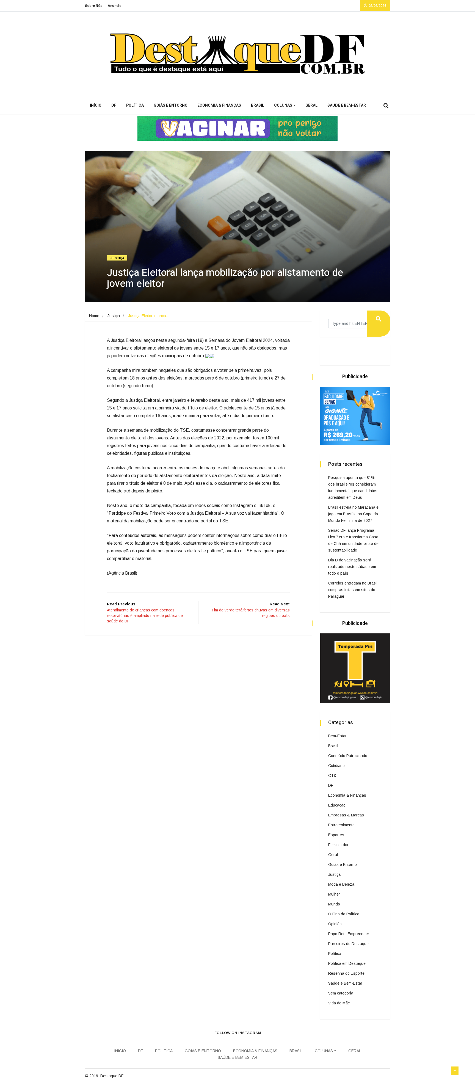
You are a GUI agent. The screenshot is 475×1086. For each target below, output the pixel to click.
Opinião (335, 924)
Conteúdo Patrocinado (347, 755)
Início (95, 105)
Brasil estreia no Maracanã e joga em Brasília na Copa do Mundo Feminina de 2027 (353, 514)
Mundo (334, 904)
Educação (337, 805)
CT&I (333, 775)
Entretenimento (341, 825)
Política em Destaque (347, 963)
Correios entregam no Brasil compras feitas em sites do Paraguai (352, 590)
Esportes (336, 835)
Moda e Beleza (341, 884)
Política (135, 105)
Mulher (334, 894)
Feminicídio (338, 845)
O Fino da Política (343, 914)
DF (113, 105)
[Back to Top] (455, 1070)
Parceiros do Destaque (348, 943)
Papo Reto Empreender (348, 934)
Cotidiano (336, 765)
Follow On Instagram (237, 1033)
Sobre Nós (93, 6)
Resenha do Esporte (346, 973)
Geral (311, 105)
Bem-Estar (337, 736)
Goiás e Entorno (170, 105)
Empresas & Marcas (346, 815)
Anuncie (114, 6)
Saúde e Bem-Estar (346, 105)
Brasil (257, 105)
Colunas (283, 105)
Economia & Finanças (219, 105)
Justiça (118, 258)
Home (94, 316)
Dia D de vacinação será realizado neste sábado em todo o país (352, 566)
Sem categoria (340, 993)
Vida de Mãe (339, 1003)
